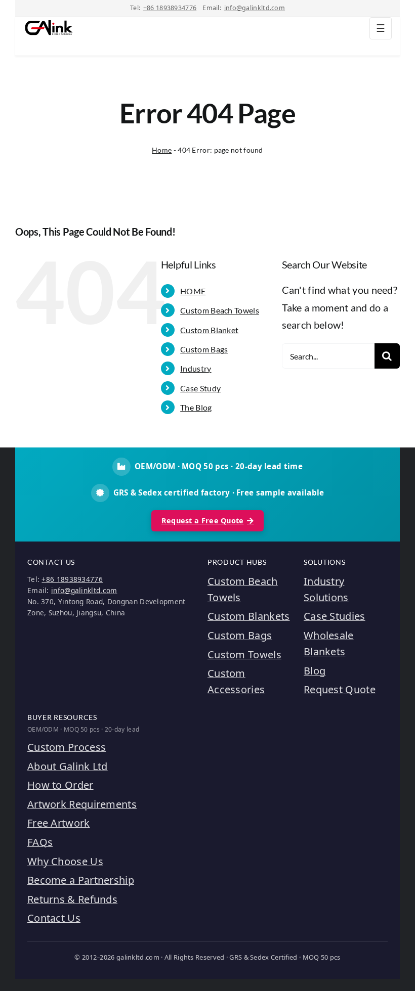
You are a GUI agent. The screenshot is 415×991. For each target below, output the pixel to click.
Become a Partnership (80, 880)
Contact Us (53, 918)
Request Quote (340, 689)
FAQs (40, 842)
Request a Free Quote (202, 520)
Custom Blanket (209, 330)
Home (162, 150)
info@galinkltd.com (254, 8)
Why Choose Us (65, 861)
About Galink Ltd (67, 766)
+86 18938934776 (170, 8)
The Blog (196, 407)
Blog (314, 671)
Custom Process (66, 747)
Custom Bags (204, 349)
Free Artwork (58, 823)
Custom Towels (244, 654)
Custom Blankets (249, 616)
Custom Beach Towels (219, 310)
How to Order (60, 785)
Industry (195, 368)
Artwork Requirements (82, 804)
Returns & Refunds (72, 899)
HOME (192, 291)
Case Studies (334, 616)
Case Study (200, 388)
